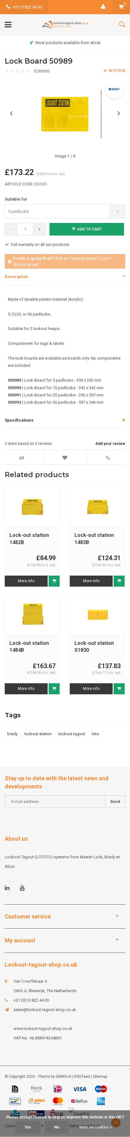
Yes (28, 1127)
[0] (121, 7)
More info (26, 581)
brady (12, 733)
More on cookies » (95, 1127)
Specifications (19, 420)
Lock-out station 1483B (94, 538)
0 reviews (42, 71)
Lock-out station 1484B (29, 646)
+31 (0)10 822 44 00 (31, 1000)
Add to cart (89, 229)
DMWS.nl (63, 1076)
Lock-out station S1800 (94, 646)
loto (95, 733)
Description (16, 276)
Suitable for (16, 199)
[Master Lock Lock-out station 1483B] (97, 507)
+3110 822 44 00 (27, 7)
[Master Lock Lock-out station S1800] (97, 614)
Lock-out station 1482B (29, 538)
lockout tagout (71, 733)
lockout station (38, 733)
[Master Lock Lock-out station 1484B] (32, 614)
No (56, 1127)
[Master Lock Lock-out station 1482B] (32, 507)
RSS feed (82, 1076)
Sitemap (100, 1076)
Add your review (110, 443)
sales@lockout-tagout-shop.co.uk (45, 1009)
